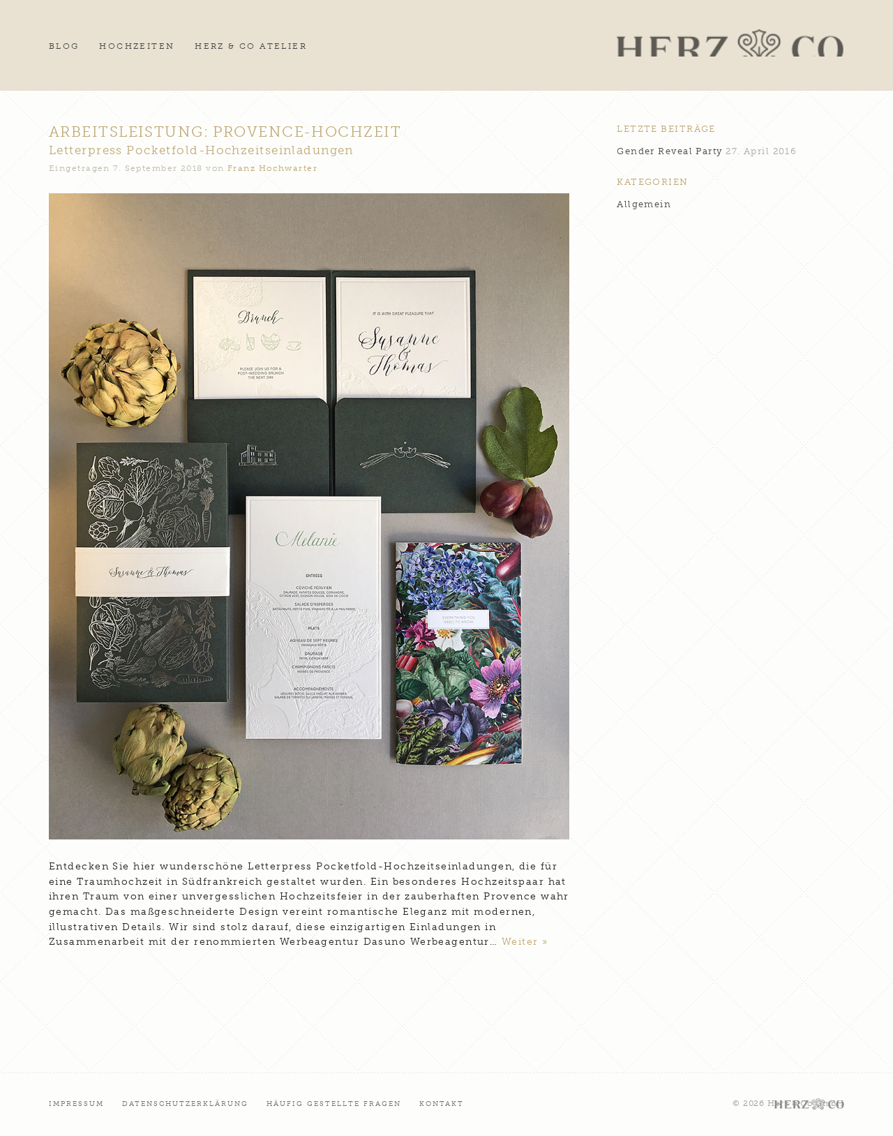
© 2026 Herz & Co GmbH (788, 1103)
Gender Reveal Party (669, 151)
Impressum (76, 1103)
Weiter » (525, 941)
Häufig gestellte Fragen (334, 1103)
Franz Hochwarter (272, 168)
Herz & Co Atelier (251, 46)
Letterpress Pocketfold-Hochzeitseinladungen (201, 150)
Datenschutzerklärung (185, 1103)
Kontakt (441, 1103)
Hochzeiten (136, 46)
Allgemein (644, 204)
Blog (64, 46)
